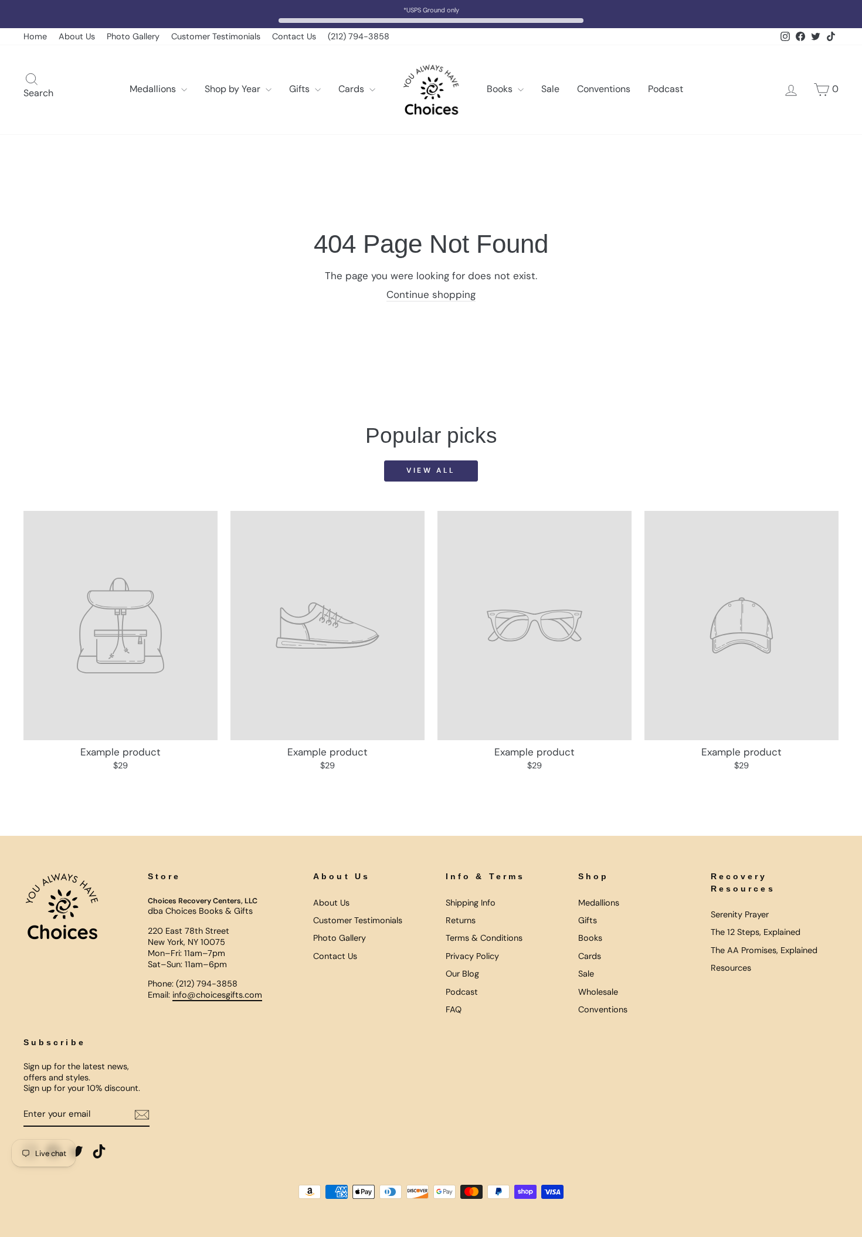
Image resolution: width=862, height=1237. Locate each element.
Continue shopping (431, 294)
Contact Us (294, 36)
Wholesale (598, 992)
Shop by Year (234, 89)
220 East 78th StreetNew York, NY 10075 (188, 936)
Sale (550, 89)
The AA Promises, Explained (764, 950)
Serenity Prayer (740, 914)
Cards (352, 89)
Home (35, 36)
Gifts (300, 89)
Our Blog (462, 973)
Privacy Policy (472, 956)
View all (431, 470)
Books (501, 89)
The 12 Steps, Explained (755, 932)
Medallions (154, 89)
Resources (731, 968)
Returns (461, 920)
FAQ (453, 1009)
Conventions (603, 89)
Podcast (665, 89)
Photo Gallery (133, 36)
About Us (77, 36)
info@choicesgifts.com (217, 994)
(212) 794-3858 (358, 36)
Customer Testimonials (215, 36)
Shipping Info (471, 902)
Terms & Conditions (484, 938)
